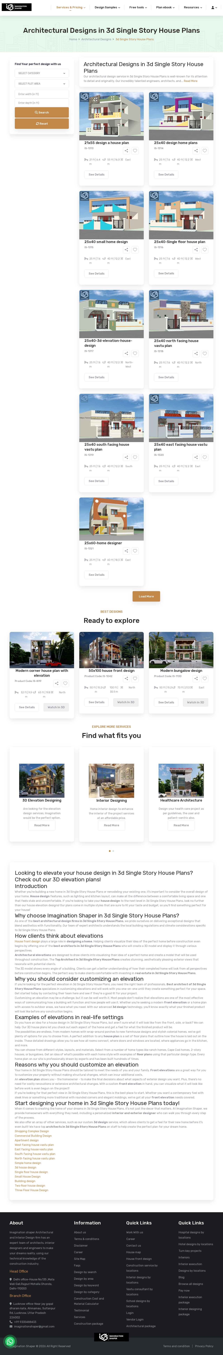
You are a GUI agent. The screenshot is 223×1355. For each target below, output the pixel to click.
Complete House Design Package (122, 143)
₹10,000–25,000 (106, 172)
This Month (96, 158)
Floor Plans (75, 133)
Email (67, 78)
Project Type (72, 96)
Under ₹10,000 (77, 172)
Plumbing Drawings (80, 143)
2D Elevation (76, 138)
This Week (74, 158)
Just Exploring (146, 158)
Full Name (70, 41)
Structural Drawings (137, 133)
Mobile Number (73, 59)
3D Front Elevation (103, 133)
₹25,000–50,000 (137, 172)
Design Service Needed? (79, 127)
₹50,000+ (74, 178)
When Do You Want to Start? (82, 152)
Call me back (140, 197)
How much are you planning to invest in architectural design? (103, 166)
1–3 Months (120, 158)
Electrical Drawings (137, 138)
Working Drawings (104, 138)
